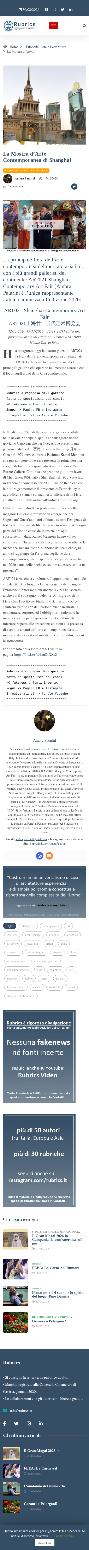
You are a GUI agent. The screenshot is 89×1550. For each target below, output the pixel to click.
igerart (44, 978)
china (73, 952)
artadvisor (13, 943)
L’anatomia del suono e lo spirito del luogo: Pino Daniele (58, 1294)
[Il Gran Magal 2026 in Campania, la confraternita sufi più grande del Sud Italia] (15, 1239)
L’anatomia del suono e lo (44, 1486)
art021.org (70, 499)
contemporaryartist (18, 970)
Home (14, 46)
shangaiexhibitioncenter (21, 996)
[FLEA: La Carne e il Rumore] (15, 1269)
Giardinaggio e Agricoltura (52, 1317)
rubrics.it (54, 987)
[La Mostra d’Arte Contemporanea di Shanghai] (46, 9)
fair (71, 970)
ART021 (12, 935)
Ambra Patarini (25, 178)
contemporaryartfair (46, 961)
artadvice (72, 935)
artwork (57, 952)
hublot (29, 978)
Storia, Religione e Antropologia (56, 1231)
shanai (71, 987)
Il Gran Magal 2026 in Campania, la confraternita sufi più (57, 1239)
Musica (37, 1263)
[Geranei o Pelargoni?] (15, 1322)
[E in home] (44, 891)
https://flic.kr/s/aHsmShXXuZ (35, 654)
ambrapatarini (51, 926)
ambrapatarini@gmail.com (31, 839)
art (68, 926)
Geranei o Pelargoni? (49, 1321)
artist (64, 943)
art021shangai (33, 935)
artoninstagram (36, 952)
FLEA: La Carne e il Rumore (55, 1268)
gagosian (12, 978)
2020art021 (28, 926)
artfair (49, 943)
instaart (60, 978)
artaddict (54, 935)
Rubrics (36, 987)
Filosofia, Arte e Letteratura (46, 46)
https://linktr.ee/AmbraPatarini (48, 843)
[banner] (44, 225)
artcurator (32, 943)
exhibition (55, 970)
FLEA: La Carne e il (40, 1468)
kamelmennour (16, 987)
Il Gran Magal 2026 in (42, 1451)
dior (39, 970)
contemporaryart (16, 961)
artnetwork (13, 952)
